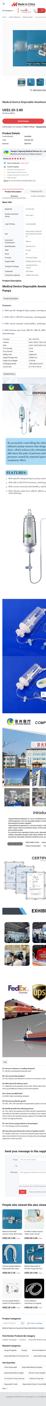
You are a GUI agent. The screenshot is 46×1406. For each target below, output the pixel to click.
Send (22, 1192)
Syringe (24, 1350)
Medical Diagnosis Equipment (13, 1328)
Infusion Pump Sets (36, 1378)
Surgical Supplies (10, 1350)
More (4, 1388)
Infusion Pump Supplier (37, 1373)
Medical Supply (28, 17)
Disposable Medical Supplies (34, 1328)
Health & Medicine (14, 17)
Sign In (6, 180)
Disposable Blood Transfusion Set (16, 1356)
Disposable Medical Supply (14, 1373)
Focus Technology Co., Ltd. (30, 1397)
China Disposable (10, 1367)
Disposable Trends (11, 1384)
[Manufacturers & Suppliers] (23, 4)
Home (4, 17)
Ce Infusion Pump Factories (14, 1378)
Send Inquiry (23, 121)
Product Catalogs (35, 1323)
